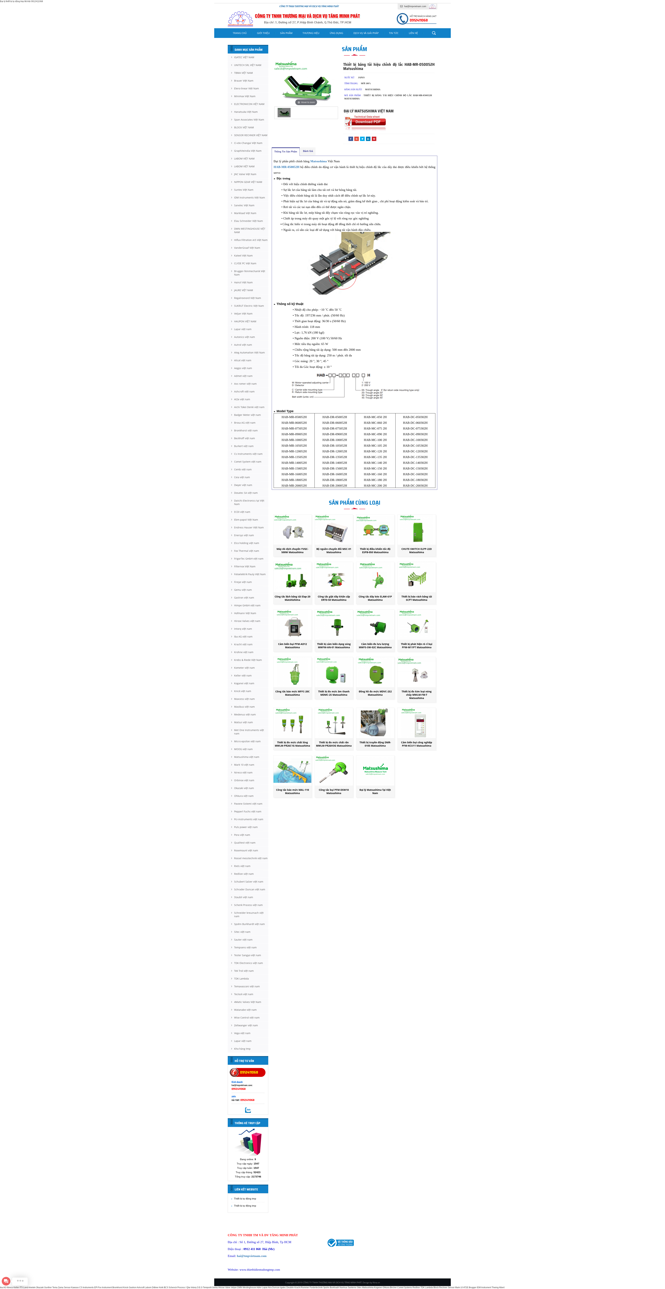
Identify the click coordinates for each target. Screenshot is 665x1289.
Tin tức (393, 33)
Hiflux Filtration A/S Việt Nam (251, 240)
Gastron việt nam (244, 597)
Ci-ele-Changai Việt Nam (248, 143)
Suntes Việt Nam (243, 189)
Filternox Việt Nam (244, 566)
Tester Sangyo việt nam (247, 955)
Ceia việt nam (242, 477)
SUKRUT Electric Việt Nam (249, 305)
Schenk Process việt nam (248, 905)
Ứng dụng (336, 33)
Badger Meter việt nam (247, 415)
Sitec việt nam (242, 931)
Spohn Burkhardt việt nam (249, 924)
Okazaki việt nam (244, 788)
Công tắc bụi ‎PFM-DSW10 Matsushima (334, 791)
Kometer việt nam (244, 667)
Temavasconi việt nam (247, 986)
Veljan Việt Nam (243, 313)
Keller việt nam (243, 675)
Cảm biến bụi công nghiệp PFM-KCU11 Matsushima (416, 744)
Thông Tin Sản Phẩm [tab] (285, 151)
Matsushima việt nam (246, 757)
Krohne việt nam (243, 652)
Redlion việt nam (244, 873)
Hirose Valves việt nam (247, 621)
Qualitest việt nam (244, 842)
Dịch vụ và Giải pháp (366, 33)
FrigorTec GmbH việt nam (248, 558)
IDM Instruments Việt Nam (249, 197)
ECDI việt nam (242, 511)
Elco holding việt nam (246, 543)
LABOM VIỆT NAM (244, 158)
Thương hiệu (311, 33)
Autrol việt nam (243, 344)
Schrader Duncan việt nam (249, 889)
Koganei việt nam (244, 683)
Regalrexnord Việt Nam (247, 298)
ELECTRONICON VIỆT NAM (249, 104)
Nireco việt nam (243, 772)
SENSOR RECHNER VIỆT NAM (250, 135)
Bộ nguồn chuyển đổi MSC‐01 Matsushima (333, 550)
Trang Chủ (240, 33)
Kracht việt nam (243, 644)
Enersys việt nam (244, 535)
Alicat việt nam (242, 360)
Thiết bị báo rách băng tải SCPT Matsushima (416, 598)
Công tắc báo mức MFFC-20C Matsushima (292, 693)
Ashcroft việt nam (244, 391)
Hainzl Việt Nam (243, 282)
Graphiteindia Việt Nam (247, 150)
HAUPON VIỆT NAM (245, 321)
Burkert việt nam (244, 446)
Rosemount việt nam (246, 850)
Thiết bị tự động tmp (245, 1198)
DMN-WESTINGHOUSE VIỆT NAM (249, 230)
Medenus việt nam (245, 714)
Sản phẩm (286, 33)
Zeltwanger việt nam (246, 1025)
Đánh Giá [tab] (308, 151)
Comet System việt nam (247, 461)
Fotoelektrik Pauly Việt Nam (250, 574)
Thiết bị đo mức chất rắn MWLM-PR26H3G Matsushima (334, 744)
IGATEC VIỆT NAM (244, 57)
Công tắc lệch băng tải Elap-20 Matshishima (292, 598)
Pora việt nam (242, 834)
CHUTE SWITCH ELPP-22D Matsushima (416, 550)
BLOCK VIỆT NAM (244, 127)
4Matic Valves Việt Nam (247, 1002)
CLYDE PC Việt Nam (245, 263)
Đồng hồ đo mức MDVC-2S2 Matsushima (375, 693)
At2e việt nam (242, 399)
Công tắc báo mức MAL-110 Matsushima (292, 791)
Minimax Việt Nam (244, 96)
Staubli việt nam (243, 897)
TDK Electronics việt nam (248, 963)
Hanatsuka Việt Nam (246, 111)
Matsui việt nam (243, 722)
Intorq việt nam (243, 628)
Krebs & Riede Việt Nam (248, 660)
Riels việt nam (242, 866)
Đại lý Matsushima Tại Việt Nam (375, 791)
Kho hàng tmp (242, 1048)
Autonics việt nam (244, 337)
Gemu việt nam (243, 589)
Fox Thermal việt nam (246, 550)
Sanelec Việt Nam (244, 205)
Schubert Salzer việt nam (248, 881)
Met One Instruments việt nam (249, 731)
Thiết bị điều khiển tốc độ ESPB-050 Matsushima (375, 550)
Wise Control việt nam (247, 1017)
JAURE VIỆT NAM (243, 290)
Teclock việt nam (243, 994)
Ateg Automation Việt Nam (249, 352)
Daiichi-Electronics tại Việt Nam (249, 502)
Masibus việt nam (244, 706)
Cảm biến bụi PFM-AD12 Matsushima (292, 645)
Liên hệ (413, 33)
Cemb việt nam (243, 469)
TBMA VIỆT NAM (243, 72)
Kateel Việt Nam (243, 255)
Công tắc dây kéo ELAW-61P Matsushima (375, 598)
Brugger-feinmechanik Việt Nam (249, 272)
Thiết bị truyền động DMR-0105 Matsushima (375, 744)
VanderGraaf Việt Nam (247, 247)
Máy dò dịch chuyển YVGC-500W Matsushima (292, 550)
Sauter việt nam (243, 939)
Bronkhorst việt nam (246, 430)
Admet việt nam (243, 376)
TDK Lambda (241, 978)
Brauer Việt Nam (243, 80)
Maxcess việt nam (244, 699)
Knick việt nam (242, 691)
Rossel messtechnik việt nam (251, 858)
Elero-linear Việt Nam (246, 88)
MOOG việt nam (243, 749)
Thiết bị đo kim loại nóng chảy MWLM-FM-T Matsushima (417, 695)
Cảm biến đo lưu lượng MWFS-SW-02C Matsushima (375, 645)
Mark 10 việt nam (244, 764)
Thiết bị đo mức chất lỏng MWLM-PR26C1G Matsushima (292, 744)
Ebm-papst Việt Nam (246, 519)
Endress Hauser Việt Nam (249, 527)
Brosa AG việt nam (244, 422)
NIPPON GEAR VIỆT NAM (248, 182)
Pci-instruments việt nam (248, 819)
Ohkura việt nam (244, 796)
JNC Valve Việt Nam (245, 174)
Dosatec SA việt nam (246, 492)
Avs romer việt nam (245, 383)
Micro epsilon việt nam (247, 741)
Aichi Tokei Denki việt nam (249, 407)
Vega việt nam (242, 1033)
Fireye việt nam (243, 582)
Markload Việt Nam (245, 213)
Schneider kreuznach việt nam (249, 914)
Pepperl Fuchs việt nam (247, 811)
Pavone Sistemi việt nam (248, 803)
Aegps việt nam (243, 368)
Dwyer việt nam (243, 485)
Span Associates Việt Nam (249, 119)
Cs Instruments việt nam (248, 453)
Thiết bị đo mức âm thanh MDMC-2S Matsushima (333, 693)
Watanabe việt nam (245, 1009)
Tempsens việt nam (245, 947)
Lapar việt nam (242, 329)
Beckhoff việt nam (244, 438)
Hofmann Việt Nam (245, 613)
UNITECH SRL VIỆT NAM (247, 65)
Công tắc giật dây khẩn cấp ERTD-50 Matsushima (334, 598)
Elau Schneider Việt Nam (248, 221)
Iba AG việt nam (243, 636)
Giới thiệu (263, 33)
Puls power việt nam (246, 827)
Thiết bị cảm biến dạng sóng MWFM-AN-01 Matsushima (334, 645)
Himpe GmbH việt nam (247, 605)
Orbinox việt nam (244, 780)
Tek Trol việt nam (244, 970)
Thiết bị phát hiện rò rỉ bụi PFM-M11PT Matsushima (416, 645)
